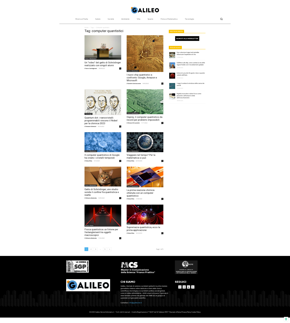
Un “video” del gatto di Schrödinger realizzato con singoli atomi (103, 64)
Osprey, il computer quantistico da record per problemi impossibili (144, 118)
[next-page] (110, 249)
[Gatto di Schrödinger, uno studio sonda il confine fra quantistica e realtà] (103, 177)
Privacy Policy (186, 312)
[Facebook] (179, 287)
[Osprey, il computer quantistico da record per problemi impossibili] (145, 101)
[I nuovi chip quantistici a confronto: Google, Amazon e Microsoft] (145, 53)
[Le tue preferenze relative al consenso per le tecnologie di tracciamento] (286, 319)
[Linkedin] (188, 287)
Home (86, 27)
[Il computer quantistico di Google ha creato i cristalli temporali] (103, 142)
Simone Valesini (91, 126)
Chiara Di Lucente (134, 123)
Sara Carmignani (91, 68)
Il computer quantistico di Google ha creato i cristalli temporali (102, 156)
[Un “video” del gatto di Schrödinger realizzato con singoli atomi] (103, 47)
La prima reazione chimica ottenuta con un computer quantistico (140, 193)
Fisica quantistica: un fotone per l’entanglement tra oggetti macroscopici (101, 232)
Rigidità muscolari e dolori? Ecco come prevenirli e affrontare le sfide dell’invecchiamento (189, 96)
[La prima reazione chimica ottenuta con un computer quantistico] (145, 177)
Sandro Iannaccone (134, 83)
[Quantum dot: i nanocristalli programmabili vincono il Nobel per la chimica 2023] (103, 102)
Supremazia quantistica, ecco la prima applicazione (143, 228)
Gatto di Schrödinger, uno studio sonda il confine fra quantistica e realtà (102, 192)
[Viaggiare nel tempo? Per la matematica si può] (145, 142)
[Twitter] (192, 287)
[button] (221, 18)
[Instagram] (184, 287)
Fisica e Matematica (90, 58)
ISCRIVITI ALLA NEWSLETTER (187, 38)
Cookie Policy (196, 312)
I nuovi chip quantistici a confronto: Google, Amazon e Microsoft (142, 77)
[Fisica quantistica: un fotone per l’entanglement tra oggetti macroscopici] (103, 216)
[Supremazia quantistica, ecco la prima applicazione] (145, 215)
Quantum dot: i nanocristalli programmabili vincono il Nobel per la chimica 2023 (101, 120)
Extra (128, 223)
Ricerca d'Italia (89, 225)
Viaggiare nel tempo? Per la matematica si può (141, 156)
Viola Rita (89, 161)
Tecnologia (88, 114)
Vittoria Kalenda (91, 198)
